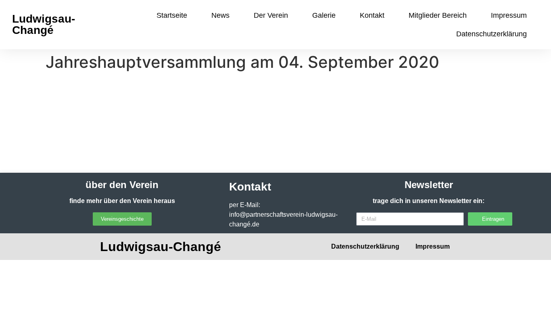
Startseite (172, 15)
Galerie (324, 15)
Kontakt (372, 15)
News (220, 15)
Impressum (509, 15)
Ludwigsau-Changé (43, 24)
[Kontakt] (213, 187)
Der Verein (271, 15)
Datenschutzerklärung (491, 34)
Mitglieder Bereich (438, 15)
